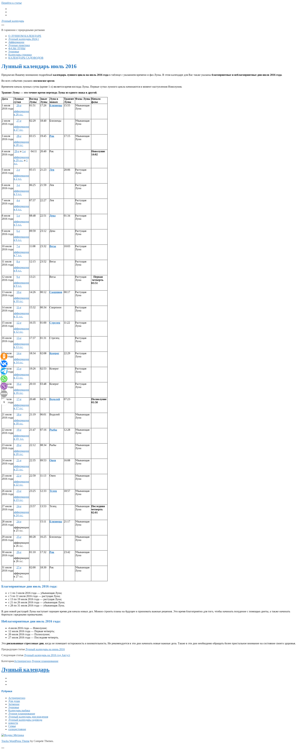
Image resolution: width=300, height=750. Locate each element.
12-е (18, 322)
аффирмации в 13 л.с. (21, 345)
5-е (18, 215)
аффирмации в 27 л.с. (21, 128)
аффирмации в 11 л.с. (21, 315)
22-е (18, 475)
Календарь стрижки (20, 54)
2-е (18, 169)
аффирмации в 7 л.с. (21, 254)
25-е (18, 536)
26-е (18, 105)
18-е (18, 414)
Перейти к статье (11, 2)
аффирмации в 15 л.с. (21, 376)
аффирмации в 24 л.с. (21, 514)
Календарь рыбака (19, 710)
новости (13, 722)
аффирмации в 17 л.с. (21, 407)
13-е (18, 338)
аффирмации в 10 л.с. (21, 300)
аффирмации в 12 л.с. (21, 330)
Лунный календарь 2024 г (23, 39)
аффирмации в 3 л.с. (21, 192)
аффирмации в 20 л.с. (21, 452)
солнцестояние (17, 729)
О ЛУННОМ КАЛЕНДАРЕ (24, 35)
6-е (18, 230)
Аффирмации (16, 42)
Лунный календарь (12, 20)
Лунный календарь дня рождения (28, 716)
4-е (18, 200)
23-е (18, 490)
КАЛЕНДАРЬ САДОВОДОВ (25, 57)
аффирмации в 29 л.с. (21, 159)
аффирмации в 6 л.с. (21, 238)
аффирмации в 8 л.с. (21, 269)
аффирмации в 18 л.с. (21, 422)
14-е (18, 353)
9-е (18, 276)
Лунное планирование (45, 661)
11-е (18, 307)
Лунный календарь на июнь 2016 (45, 649)
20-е (18, 445)
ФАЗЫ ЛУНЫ (16, 48)
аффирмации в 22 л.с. (21, 483)
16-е (18, 383)
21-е (18, 460)
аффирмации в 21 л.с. (21, 468)
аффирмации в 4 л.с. (21, 208)
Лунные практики (19, 45)
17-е (18, 399)
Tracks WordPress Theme (15, 741)
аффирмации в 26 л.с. (21, 113)
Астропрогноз (22, 661)
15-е (18, 368)
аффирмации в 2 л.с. (21, 177)
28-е (18, 136)
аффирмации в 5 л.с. (21, 223)
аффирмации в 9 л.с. (21, 284)
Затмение (13, 704)
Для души (14, 701)
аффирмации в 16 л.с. (21, 391)
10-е (18, 292)
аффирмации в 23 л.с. (21, 498)
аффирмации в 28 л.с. (21, 143)
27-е (18, 120)
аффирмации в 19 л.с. (21, 437)
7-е (18, 246)
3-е (18, 185)
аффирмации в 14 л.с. (21, 361)
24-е (18, 506)
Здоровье (13, 51)
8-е (18, 261)
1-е (24, 151)
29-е (16, 151)
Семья (12, 726)
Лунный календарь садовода (25, 719)
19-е (18, 429)
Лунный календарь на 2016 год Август (47, 655)
